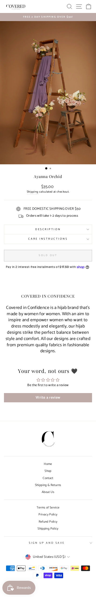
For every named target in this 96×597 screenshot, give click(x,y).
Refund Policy (48, 521)
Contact (48, 478)
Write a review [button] (48, 397)
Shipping (32, 192)
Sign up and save (47, 543)
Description (48, 229)
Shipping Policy (48, 528)
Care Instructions (48, 239)
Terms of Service (48, 507)
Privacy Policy (47, 514)
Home (48, 464)
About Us (48, 492)
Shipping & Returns (48, 485)
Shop (48, 470)
